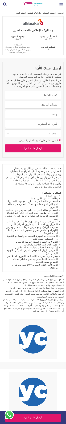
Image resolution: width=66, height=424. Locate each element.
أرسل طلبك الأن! (33, 148)
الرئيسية (61, 13)
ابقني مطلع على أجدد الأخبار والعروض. (38, 140)
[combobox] (33, 133)
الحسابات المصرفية (49, 13)
